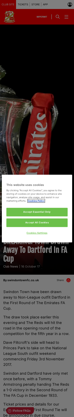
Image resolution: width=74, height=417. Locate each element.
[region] (37, 209)
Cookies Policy (36, 200)
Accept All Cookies (37, 222)
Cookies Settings (37, 233)
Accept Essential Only (37, 212)
